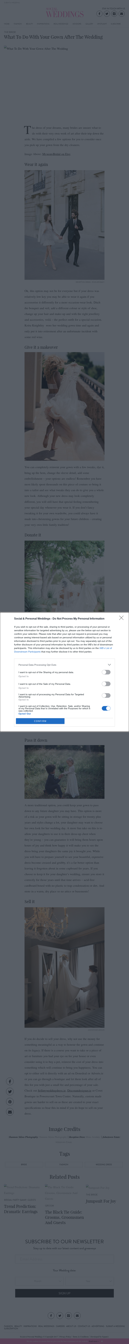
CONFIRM (40, 721)
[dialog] (64, 672)
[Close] (122, 619)
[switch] (106, 672)
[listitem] (64, 665)
